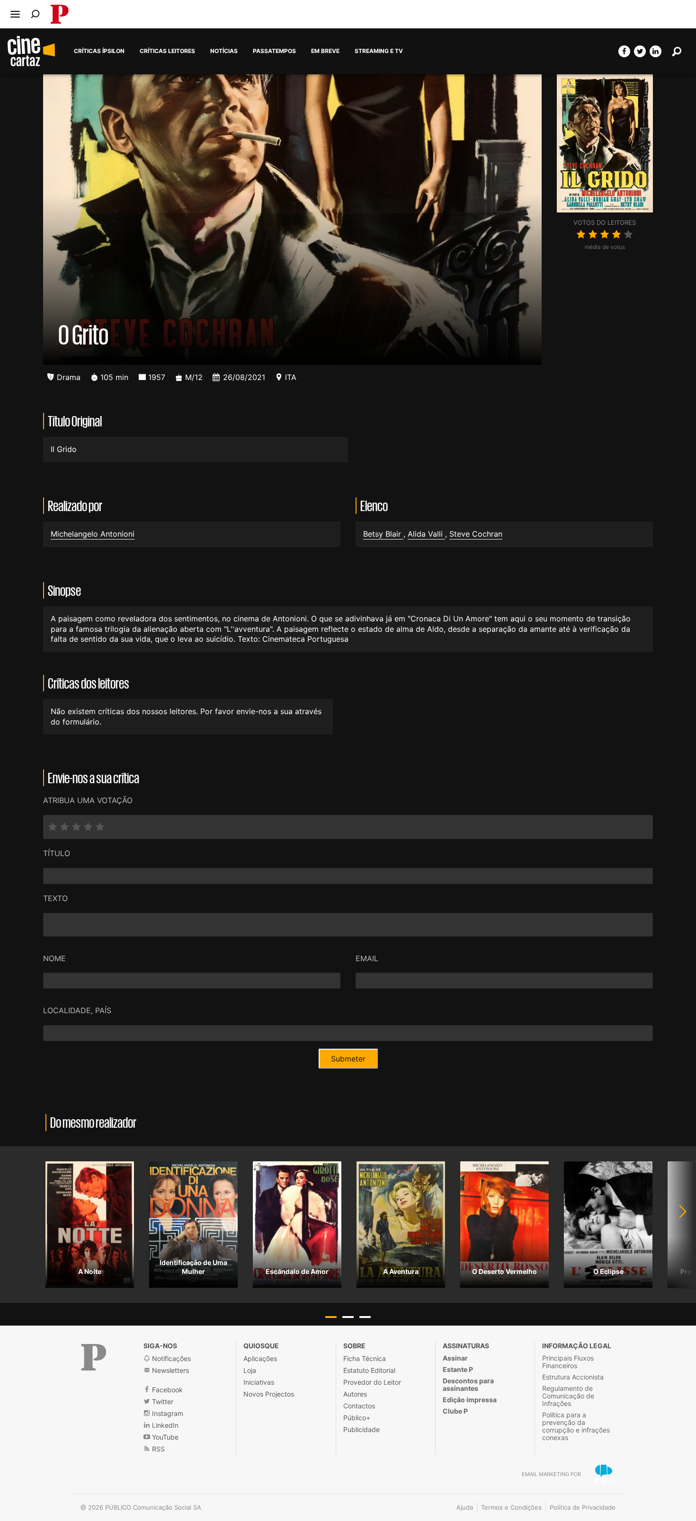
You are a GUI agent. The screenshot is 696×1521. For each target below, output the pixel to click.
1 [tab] (331, 1317)
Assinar (455, 1358)
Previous (19, 1224)
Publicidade (361, 1429)
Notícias (224, 51)
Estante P (458, 1369)
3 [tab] (365, 1317)
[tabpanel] (90, 1224)
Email (367, 958)
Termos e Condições (511, 1507)
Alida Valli (426, 534)
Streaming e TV (379, 51)
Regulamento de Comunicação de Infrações (568, 1395)
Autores (355, 1394)
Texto (55, 898)
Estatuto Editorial (369, 1370)
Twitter (161, 1401)
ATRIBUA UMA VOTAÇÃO (88, 800)
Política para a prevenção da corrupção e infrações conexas (576, 1426)
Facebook (166, 1390)
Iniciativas (258, 1382)
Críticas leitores (167, 51)
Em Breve (325, 51)
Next (677, 1224)
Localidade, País (77, 1010)
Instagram (166, 1413)
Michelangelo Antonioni (92, 534)
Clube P (455, 1411)
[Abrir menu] (15, 14)
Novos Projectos (268, 1394)
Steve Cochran (475, 534)
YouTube (164, 1437)
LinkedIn (164, 1425)
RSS (157, 1449)
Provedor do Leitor (372, 1382)
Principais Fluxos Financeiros (568, 1362)
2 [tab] (348, 1317)
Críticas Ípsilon (99, 51)
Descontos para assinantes (468, 1384)
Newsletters (169, 1370)
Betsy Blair (383, 534)
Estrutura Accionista (573, 1377)
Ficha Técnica (364, 1358)
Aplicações (260, 1358)
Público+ (356, 1418)
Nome (54, 958)
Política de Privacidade (583, 1507)
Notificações (170, 1358)
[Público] (93, 1357)
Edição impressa (470, 1400)
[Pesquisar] (35, 14)
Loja (249, 1370)
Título (56, 853)
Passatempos (274, 51)
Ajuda (464, 1507)
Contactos (359, 1406)
